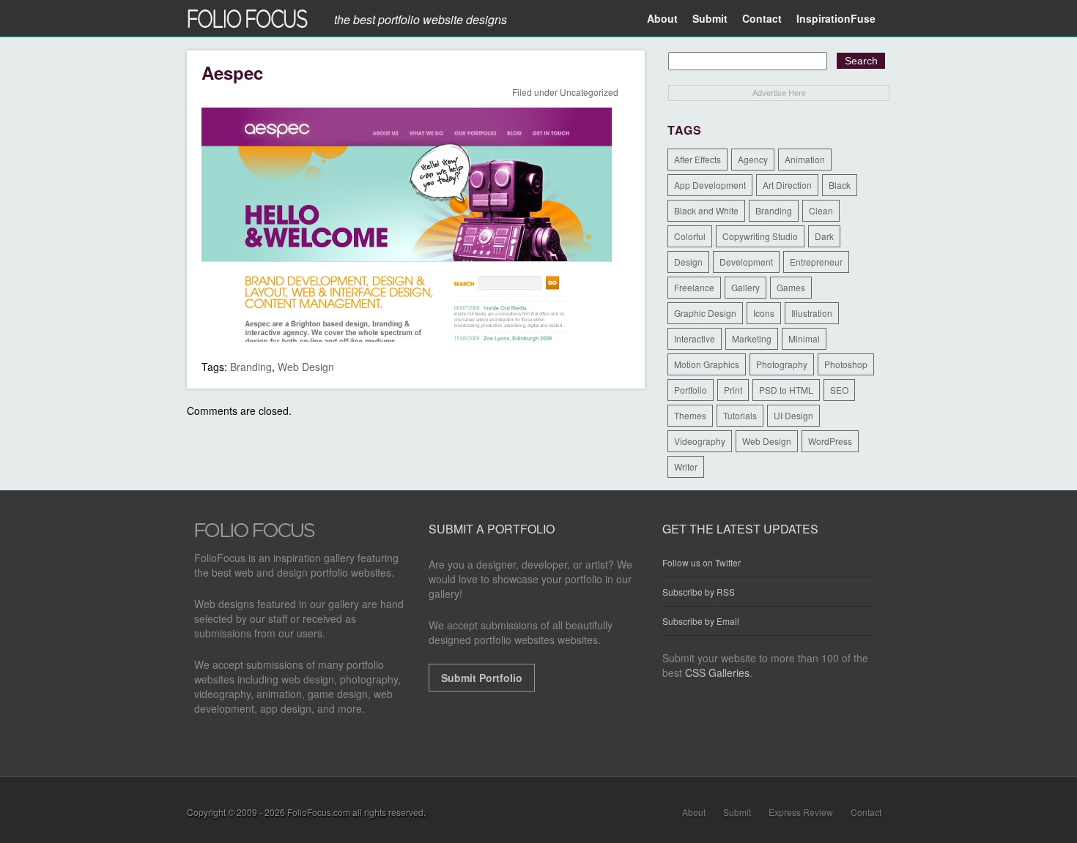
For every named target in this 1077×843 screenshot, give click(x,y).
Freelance (694, 287)
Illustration (811, 313)
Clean (821, 210)
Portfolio (690, 389)
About (662, 18)
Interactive (694, 338)
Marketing (751, 338)
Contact (762, 18)
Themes (690, 415)
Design (688, 261)
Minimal (804, 338)
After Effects (697, 159)
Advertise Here (779, 93)
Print (733, 389)
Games (791, 287)
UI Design (793, 415)
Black (840, 185)
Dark (824, 236)
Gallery (745, 287)
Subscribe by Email (700, 621)
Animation (805, 159)
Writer (685, 466)
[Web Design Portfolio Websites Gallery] (255, 534)
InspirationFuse (836, 18)
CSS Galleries (717, 672)
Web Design (306, 366)
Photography (781, 364)
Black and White (706, 210)
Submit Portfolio (481, 677)
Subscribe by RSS (698, 591)
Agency (753, 159)
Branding (251, 366)
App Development (710, 185)
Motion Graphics (706, 364)
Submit (710, 18)
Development (746, 261)
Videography (699, 441)
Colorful (690, 236)
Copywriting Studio (760, 236)
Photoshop (845, 364)
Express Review (801, 812)
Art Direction (787, 185)
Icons (763, 313)
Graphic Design (705, 313)
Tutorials (740, 415)
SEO (839, 389)
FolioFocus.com (318, 812)
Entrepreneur (816, 261)
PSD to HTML (786, 389)
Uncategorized (589, 92)
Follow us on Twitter (701, 563)
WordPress (830, 441)
